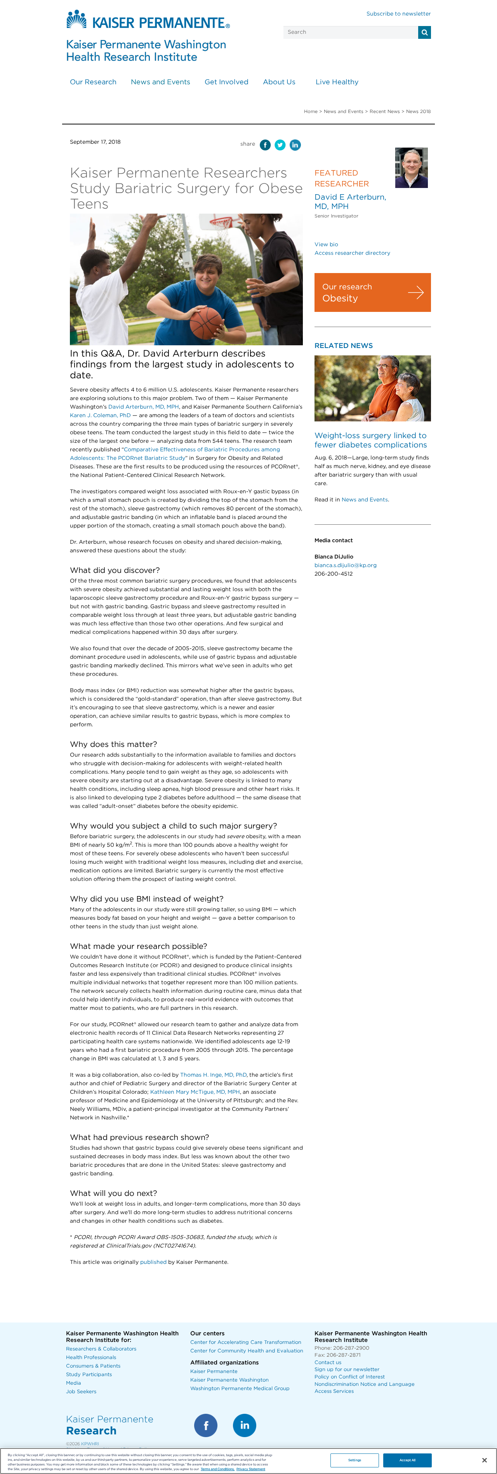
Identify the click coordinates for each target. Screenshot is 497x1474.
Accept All (408, 1460)
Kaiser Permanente (214, 1371)
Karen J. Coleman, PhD (100, 415)
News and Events (160, 82)
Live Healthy (337, 82)
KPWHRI (90, 1444)
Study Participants (89, 1374)
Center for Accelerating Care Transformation (245, 1342)
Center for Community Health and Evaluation (246, 1351)
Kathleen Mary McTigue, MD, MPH (195, 1092)
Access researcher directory (352, 253)
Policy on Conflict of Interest (350, 1377)
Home (311, 111)
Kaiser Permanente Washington (229, 1380)
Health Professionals (91, 1357)
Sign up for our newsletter (347, 1369)
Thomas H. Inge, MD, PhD (213, 1075)
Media (73, 1383)
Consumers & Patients (93, 1366)
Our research (347, 287)
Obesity (340, 298)
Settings (354, 1460)
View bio (326, 244)
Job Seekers (81, 1391)
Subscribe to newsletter (399, 14)
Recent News (385, 111)
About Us (279, 82)
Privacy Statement (250, 1469)
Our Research (93, 82)
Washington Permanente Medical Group (240, 1388)
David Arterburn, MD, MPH (143, 407)
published (153, 1262)
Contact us (328, 1362)
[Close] (484, 1460)
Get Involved (226, 82)
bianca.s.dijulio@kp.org (346, 565)
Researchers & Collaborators (101, 1349)
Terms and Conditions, (218, 1469)
